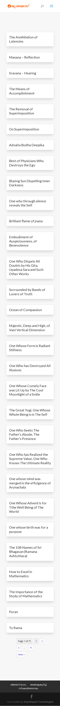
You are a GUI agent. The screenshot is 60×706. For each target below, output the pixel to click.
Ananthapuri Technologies (38, 701)
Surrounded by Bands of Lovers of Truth (27, 292)
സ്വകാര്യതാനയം (28, 688)
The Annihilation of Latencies (23, 39)
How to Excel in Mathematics (20, 574)
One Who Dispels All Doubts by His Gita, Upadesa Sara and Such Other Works (26, 267)
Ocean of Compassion (25, 310)
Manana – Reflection (24, 57)
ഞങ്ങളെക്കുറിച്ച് (38, 684)
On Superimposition (24, 129)
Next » (21, 654)
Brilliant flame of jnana (26, 221)
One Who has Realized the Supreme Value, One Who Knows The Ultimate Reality (30, 458)
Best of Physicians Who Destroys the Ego (26, 163)
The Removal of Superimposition (21, 111)
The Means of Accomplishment (21, 91)
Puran (13, 612)
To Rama (15, 628)
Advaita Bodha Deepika (26, 145)
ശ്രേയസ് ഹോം (18, 684)
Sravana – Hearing (22, 73)
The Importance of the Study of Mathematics (26, 594)
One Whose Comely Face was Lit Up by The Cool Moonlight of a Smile (27, 390)
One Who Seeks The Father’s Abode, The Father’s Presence (24, 434)
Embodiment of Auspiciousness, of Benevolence (23, 241)
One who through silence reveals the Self (27, 203)
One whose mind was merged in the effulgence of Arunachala (30, 483)
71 (31, 647)
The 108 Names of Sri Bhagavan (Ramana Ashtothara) (25, 551)
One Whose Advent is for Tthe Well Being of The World (28, 507)
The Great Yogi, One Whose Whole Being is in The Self (29, 412)
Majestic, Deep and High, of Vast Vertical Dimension (29, 328)
